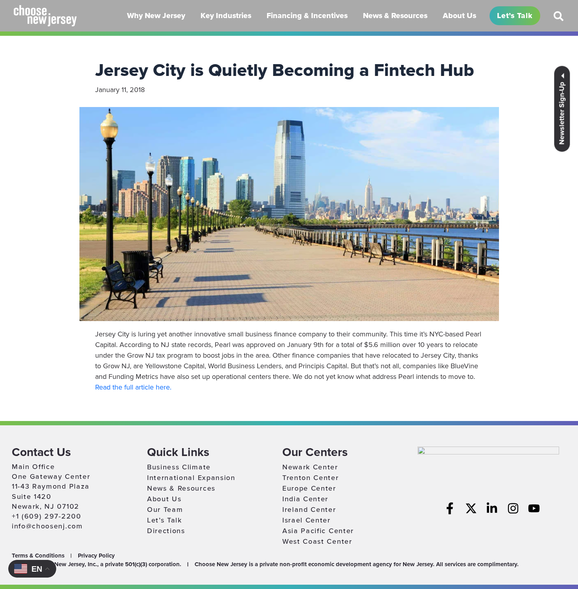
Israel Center (306, 520)
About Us (164, 499)
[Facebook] (450, 508)
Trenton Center (310, 477)
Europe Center (309, 488)
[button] (559, 19)
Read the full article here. (133, 387)
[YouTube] (534, 508)
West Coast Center (317, 541)
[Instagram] (513, 508)
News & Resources (181, 488)
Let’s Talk (164, 520)
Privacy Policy (96, 555)
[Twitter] (471, 508)
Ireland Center (309, 509)
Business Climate (179, 467)
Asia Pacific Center (318, 530)
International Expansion (191, 477)
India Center (305, 499)
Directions (166, 530)
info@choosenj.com (47, 526)
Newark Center (310, 467)
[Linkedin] (492, 508)
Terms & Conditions (38, 555)
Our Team (165, 509)
